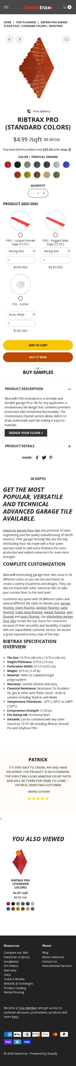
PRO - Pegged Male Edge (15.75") (55, 242)
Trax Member (27, 1008)
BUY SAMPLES (38, 372)
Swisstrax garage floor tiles (21, 530)
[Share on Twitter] (44, 457)
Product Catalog (15, 988)
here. (15, 1017)
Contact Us (49, 961)
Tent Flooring (26, 22)
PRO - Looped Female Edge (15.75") (20, 242)
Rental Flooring (14, 992)
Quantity (38, 185)
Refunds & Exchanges (18, 983)
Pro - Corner (20, 304)
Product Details (19, 446)
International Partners (57, 966)
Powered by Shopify (43, 1053)
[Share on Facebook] (37, 457)
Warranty (10, 970)
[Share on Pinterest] (51, 457)
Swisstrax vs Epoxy (17, 957)
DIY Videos (11, 966)
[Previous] (9, 39)
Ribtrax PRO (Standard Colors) (20, 883)
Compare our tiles (16, 952)
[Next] (19, 39)
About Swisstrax (53, 957)
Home (7, 22)
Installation (11, 961)
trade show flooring (28, 612)
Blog (45, 952)
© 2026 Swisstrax (16, 1053)
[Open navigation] (6, 7)
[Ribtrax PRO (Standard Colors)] (20, 862)
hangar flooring (54, 612)
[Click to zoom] (66, 39)
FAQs (7, 975)
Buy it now (38, 357)
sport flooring (30, 616)
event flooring (24, 608)
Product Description (24, 389)
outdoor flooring (47, 608)
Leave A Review (14, 979)
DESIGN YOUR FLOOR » (26, 433)
